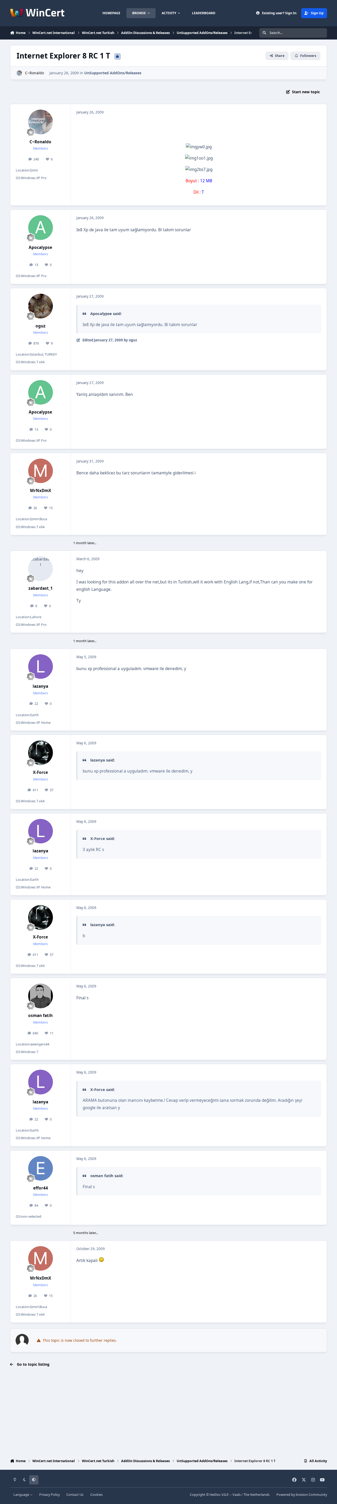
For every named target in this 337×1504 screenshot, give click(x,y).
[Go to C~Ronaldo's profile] (19, 73)
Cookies (96, 1494)
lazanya (40, 686)
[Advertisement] (168, 1413)
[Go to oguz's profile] (40, 306)
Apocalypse (40, 247)
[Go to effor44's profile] (40, 1168)
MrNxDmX (40, 490)
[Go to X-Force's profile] (40, 752)
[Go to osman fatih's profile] (40, 996)
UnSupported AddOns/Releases (112, 72)
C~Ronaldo (34, 72)
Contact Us (74, 1494)
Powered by (301, 1494)
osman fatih (40, 1015)
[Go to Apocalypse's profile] (40, 227)
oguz (41, 326)
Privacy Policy (49, 1494)
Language (21, 1494)
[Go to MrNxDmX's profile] (40, 471)
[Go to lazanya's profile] (40, 666)
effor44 (40, 1188)
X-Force (40, 772)
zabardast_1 (40, 588)
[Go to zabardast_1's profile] (40, 568)
